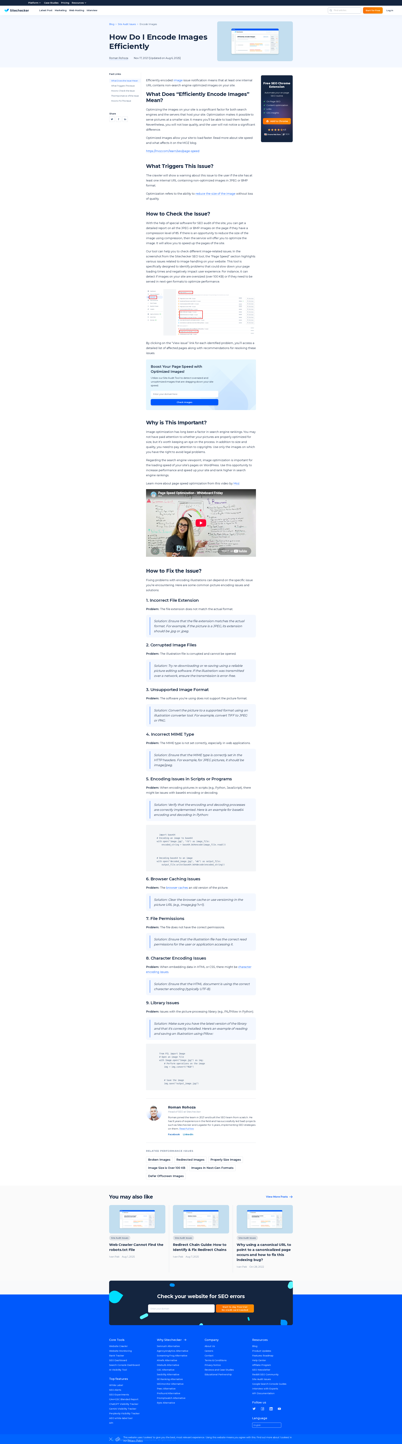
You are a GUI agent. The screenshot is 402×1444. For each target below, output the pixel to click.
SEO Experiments (119, 1394)
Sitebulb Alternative (168, 1365)
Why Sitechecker (169, 1340)
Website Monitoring (120, 1351)
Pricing (65, 2)
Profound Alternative (168, 1393)
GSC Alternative (165, 1369)
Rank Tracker (116, 1355)
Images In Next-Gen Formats (212, 1168)
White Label (116, 1385)
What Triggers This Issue (123, 85)
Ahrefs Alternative (167, 1360)
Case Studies (51, 2)
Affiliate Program (261, 1365)
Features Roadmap (262, 1355)
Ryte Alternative (166, 1402)
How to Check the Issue (123, 90)
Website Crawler (118, 1346)
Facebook (174, 1134)
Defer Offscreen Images (166, 1176)
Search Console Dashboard (124, 1365)
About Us (210, 1346)
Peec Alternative (166, 1388)
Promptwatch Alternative (171, 1398)
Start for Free (373, 10)
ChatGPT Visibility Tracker (123, 1404)
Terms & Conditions (216, 1360)
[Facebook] (118, 119)
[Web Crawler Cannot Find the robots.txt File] (137, 1238)
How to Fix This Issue (121, 101)
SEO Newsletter (261, 1369)
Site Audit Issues (127, 24)
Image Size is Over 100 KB (166, 1168)
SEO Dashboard (118, 1360)
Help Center (259, 1360)
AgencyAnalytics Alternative (172, 1351)
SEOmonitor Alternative (170, 1384)
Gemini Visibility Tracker (122, 1408)
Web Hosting (76, 10)
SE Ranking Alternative (170, 1379)
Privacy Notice (213, 1365)
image (178, 80)
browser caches (177, 887)
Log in (389, 10)
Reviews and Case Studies (219, 1369)
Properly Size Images (225, 1159)
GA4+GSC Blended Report (123, 1399)
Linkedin (188, 1134)
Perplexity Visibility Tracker (124, 1413)
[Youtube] (279, 1409)
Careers (209, 1351)
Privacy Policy (135, 1440)
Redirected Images (190, 1159)
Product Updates (261, 1351)
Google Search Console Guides (269, 1384)
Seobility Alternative (168, 1374)
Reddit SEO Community (265, 1374)
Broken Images (159, 1159)
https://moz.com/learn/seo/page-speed (172, 151)
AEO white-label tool (120, 1418)
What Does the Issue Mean (124, 80)
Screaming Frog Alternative (172, 1355)
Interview (92, 10)
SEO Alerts (115, 1389)
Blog (111, 24)
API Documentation (263, 1393)
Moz (236, 483)
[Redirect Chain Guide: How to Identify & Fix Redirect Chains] (201, 1238)
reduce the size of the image (215, 193)
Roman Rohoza (182, 1107)
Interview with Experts (265, 1388)
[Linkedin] (125, 119)
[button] (331, 10)
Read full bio (186, 1128)
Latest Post (45, 10)
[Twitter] (111, 119)
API (111, 1423)
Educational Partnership (218, 1374)
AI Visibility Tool (118, 1369)
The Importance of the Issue (125, 95)
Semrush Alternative (168, 1346)
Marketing (61, 10)
